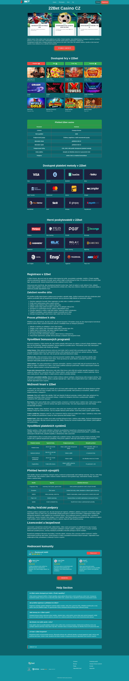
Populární (35, 63)
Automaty (91, 63)
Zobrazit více (64, 577)
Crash (72, 63)
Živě (54, 63)
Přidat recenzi (93, 553)
